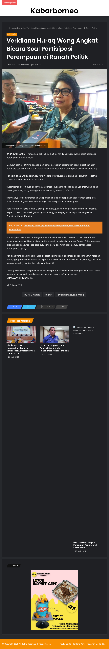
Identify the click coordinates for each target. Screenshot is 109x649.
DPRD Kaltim (33, 294)
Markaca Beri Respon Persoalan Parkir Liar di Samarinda (85, 545)
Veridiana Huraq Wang (71, 294)
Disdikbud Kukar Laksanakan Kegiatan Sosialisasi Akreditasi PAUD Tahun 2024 (21, 349)
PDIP (49, 294)
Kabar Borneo (45, 644)
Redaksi (11, 65)
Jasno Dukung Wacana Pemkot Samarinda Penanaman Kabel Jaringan (54, 348)
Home (11, 28)
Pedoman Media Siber (96, 644)
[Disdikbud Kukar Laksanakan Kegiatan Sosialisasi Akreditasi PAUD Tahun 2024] (21, 334)
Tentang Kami (79, 644)
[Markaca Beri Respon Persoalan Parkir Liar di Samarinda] (87, 433)
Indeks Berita (65, 644)
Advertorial (20, 28)
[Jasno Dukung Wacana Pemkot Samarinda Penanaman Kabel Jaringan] (54, 334)
